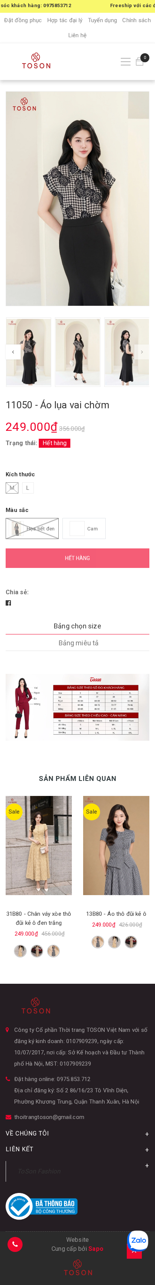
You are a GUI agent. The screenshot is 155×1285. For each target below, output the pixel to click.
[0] (139, 61)
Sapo (95, 1248)
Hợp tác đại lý (65, 20)
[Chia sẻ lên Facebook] (8, 603)
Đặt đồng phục (23, 20)
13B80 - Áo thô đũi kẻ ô (38, 914)
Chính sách (136, 20)
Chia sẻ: (17, 592)
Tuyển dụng (102, 20)
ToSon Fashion (38, 1171)
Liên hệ (77, 35)
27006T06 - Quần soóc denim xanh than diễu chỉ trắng (116, 923)
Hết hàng (77, 558)
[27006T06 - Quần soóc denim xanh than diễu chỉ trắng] (116, 845)
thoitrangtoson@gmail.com (49, 1117)
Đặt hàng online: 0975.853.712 (52, 1079)
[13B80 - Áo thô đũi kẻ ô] (39, 845)
